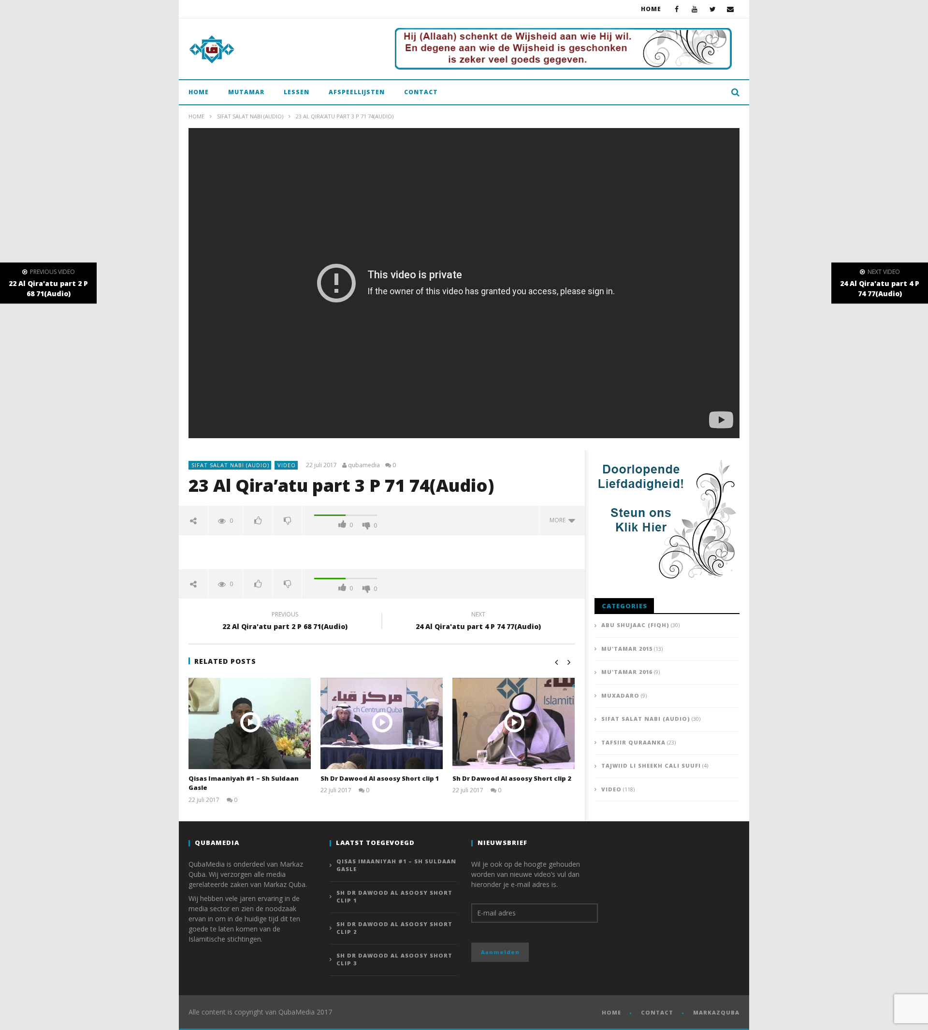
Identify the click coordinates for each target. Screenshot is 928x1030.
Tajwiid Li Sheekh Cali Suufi (651, 765)
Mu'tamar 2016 (626, 671)
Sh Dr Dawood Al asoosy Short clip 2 (511, 778)
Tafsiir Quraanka (633, 742)
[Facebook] (677, 9)
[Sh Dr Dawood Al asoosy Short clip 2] (513, 723)
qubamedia (364, 465)
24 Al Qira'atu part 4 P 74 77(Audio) (478, 621)
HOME (611, 1012)
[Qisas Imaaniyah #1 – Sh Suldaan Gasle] (249, 723)
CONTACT (657, 1012)
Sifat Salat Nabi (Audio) (250, 116)
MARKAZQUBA (716, 1012)
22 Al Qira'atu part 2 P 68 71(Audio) (285, 621)
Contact (421, 92)
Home (651, 9)
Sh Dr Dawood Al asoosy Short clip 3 (394, 959)
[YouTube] (695, 9)
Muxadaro (620, 695)
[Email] (731, 9)
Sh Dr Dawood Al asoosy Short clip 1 (379, 778)
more (559, 520)
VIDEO (286, 465)
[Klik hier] (564, 49)
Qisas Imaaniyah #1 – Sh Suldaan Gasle (396, 865)
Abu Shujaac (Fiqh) (635, 625)
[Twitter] (713, 9)
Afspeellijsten (357, 92)
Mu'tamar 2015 (626, 648)
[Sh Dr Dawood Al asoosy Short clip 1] (381, 723)
